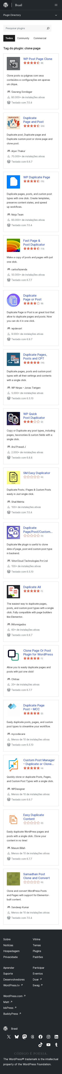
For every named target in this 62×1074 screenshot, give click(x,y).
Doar (37, 979)
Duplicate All (32, 587)
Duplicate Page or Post (32, 297)
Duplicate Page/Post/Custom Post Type (36, 530)
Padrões (38, 957)
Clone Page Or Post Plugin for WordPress (38, 652)
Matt (8, 1002)
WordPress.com (14, 996)
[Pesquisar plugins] (48, 28)
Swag (38, 985)
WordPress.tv (13, 985)
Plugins (37, 951)
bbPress (10, 1007)
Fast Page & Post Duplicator (34, 242)
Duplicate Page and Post (33, 119)
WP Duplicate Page (36, 177)
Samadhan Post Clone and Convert (36, 876)
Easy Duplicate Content (33, 816)
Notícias (8, 945)
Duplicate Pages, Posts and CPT (35, 356)
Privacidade (10, 957)
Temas (37, 945)
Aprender (8, 967)
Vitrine (36, 939)
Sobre (7, 939)
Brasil (14, 1028)
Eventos (38, 973)
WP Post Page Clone (37, 59)
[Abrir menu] (56, 5)
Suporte (8, 973)
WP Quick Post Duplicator (34, 415)
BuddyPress (12, 1013)
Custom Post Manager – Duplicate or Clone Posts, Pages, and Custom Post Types (39, 762)
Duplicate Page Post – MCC (33, 707)
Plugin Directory (12, 15)
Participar (38, 967)
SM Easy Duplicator (36, 473)
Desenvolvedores (14, 979)
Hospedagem (11, 951)
